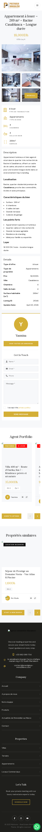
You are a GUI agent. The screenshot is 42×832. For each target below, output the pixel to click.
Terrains (5, 756)
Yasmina (21, 335)
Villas (4, 748)
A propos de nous (9, 694)
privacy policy (24, 407)
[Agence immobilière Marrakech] (11, 5)
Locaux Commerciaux (11, 772)
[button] (36, 826)
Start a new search (13, 612)
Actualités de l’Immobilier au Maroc (16, 718)
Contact (5, 726)
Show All (31, 95)
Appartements (8, 763)
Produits (5, 710)
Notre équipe (7, 702)
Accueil (5, 686)
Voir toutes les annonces (21, 344)
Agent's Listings (11, 516)
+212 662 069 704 (24, 654)
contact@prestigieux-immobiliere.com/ (23, 666)
